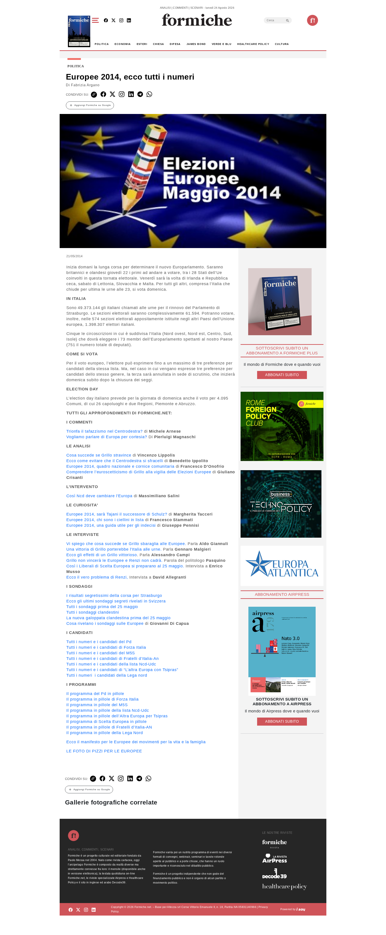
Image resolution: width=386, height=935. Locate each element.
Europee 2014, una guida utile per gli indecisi (111, 525)
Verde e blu (221, 44)
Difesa (175, 44)
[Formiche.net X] (113, 20)
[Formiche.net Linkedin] (129, 20)
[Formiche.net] (312, 20)
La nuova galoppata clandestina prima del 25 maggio (118, 618)
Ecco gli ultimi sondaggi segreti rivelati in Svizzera (116, 601)
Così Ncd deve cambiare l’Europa (99, 496)
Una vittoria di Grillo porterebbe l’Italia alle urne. (114, 549)
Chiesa (158, 44)
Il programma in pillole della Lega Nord (104, 733)
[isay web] (300, 909)
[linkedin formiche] (93, 910)
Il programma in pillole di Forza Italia (102, 699)
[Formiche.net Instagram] (121, 20)
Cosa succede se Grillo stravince (98, 455)
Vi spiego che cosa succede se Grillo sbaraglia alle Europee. (126, 543)
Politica (102, 44)
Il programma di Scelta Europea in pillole (106, 721)
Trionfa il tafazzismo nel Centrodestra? (104, 431)
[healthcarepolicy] (286, 887)
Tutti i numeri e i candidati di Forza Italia (106, 647)
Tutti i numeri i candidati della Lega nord (106, 675)
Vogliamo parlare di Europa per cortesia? (107, 437)
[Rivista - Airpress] (286, 858)
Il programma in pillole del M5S (97, 705)
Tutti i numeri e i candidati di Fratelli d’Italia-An (112, 658)
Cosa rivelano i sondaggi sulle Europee (105, 623)
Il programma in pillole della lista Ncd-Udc (107, 710)
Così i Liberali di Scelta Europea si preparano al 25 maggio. (126, 566)
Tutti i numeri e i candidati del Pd (99, 642)
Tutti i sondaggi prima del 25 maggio (102, 606)
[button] (96, 31)
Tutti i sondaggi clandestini (92, 612)
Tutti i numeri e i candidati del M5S (100, 653)
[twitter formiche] (78, 910)
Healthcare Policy (253, 44)
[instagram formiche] (86, 910)
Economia (123, 44)
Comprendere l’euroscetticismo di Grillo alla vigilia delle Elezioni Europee (138, 472)
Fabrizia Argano (85, 85)
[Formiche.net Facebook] (106, 20)
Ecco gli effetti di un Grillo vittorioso (101, 555)
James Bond (196, 44)
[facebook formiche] (70, 910)
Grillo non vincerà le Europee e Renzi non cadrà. (114, 560)
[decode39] (286, 873)
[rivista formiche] (282, 651)
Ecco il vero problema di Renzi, (97, 577)
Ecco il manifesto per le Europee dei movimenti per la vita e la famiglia (136, 742)
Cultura (282, 44)
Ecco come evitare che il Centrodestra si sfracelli (115, 461)
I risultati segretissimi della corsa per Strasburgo (114, 595)
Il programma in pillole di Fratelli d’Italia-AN (109, 727)
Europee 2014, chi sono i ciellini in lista (105, 520)
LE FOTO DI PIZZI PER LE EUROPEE (104, 751)
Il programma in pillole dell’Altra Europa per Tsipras (117, 716)
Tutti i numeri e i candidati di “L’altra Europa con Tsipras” (122, 670)
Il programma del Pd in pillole (95, 693)
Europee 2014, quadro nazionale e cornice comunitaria (121, 466)
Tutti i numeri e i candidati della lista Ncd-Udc (111, 664)
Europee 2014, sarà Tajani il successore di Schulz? (116, 514)
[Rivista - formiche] (286, 844)
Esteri (142, 44)
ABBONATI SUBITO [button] (282, 375)
